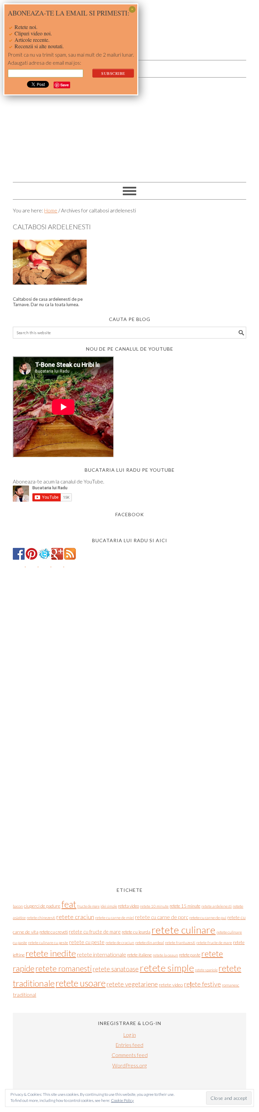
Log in (129, 1035)
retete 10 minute (154, 906)
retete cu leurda (136, 932)
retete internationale (101, 954)
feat (68, 904)
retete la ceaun (165, 955)
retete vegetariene (132, 984)
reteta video (128, 906)
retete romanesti (63, 968)
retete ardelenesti (216, 906)
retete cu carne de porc (161, 917)
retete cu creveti (53, 932)
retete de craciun (120, 942)
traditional (24, 995)
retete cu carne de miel (114, 917)
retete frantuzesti (180, 942)
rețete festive (202, 984)
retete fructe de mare (214, 942)
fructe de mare (88, 906)
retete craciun (75, 916)
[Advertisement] (129, 128)
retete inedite (51, 953)
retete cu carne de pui (207, 917)
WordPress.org (129, 1065)
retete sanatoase (116, 969)
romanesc (230, 985)
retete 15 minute (185, 906)
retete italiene (139, 955)
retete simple (167, 967)
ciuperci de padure (42, 906)
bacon (18, 906)
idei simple (108, 906)
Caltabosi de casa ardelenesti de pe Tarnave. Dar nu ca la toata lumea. (48, 301)
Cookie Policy (122, 1100)
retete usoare (81, 983)
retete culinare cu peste (48, 942)
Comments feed (130, 1055)
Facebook (129, 514)
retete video (171, 985)
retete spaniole (206, 970)
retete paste (189, 955)
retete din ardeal (149, 942)
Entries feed (129, 1045)
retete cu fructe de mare (95, 932)
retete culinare (183, 930)
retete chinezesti (41, 917)
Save (64, 84)
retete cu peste (87, 942)
